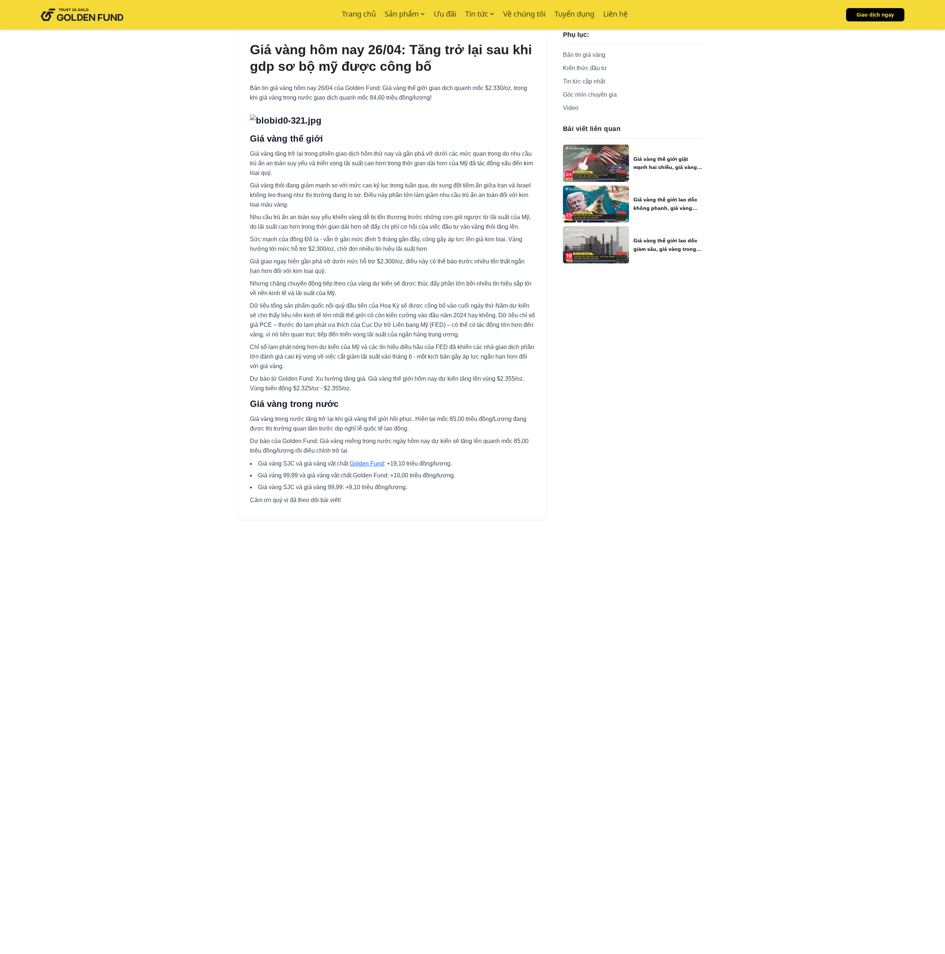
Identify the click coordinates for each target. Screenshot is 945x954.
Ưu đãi (445, 14)
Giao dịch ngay (875, 14)
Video (570, 108)
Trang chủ (359, 14)
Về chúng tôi (524, 14)
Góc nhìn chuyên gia (590, 94)
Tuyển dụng (574, 14)
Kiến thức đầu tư (585, 68)
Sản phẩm (402, 14)
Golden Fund (367, 463)
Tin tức (476, 14)
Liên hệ (615, 14)
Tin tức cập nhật (584, 81)
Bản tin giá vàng (584, 55)
